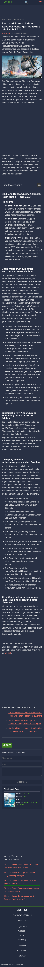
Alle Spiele (22, 910)
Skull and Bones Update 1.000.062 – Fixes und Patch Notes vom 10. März (25, 714)
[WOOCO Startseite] (8, 2)
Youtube (22, 940)
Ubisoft (8, 653)
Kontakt (22, 956)
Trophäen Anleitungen (22, 915)
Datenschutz (22, 951)
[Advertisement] (22, 12)
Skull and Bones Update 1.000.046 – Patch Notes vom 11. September (25, 729)
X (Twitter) (22, 927)
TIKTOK (22, 935)
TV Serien (22, 920)
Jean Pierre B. (6, 33)
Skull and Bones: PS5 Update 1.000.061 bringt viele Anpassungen (24, 722)
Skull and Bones (12, 789)
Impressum (22, 946)
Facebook (22, 931)
